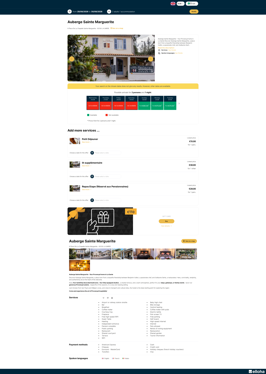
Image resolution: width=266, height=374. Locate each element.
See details (165, 226)
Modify (194, 11)
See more (85, 142)
